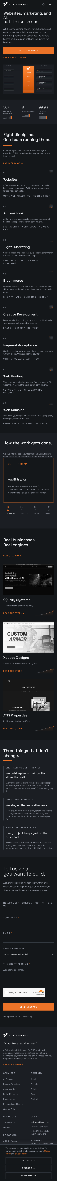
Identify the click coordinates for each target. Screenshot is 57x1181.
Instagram (48, 1143)
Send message (28, 1007)
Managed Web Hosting (13, 1104)
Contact (34, 1099)
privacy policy (21, 1153)
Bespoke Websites (11, 1084)
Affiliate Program (10, 1141)
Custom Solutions (11, 1109)
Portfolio (34, 1084)
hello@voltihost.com (40, 1122)
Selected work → (14, 555)
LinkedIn (38, 1140)
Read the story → (14, 613)
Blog (33, 1094)
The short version (16, 964)
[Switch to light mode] (43, 4)
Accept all (28, 1160)
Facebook (36, 1143)
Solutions (35, 1089)
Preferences (28, 1175)
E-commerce (9, 1099)
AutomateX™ (9, 1122)
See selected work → (16, 57)
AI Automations (10, 1089)
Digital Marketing (10, 1094)
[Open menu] (51, 4)
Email (7, 933)
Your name (11, 917)
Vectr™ (6, 1127)
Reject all (28, 1168)
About (33, 1079)
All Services (8, 1079)
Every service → (13, 163)
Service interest (14, 948)
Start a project (28, 50)
